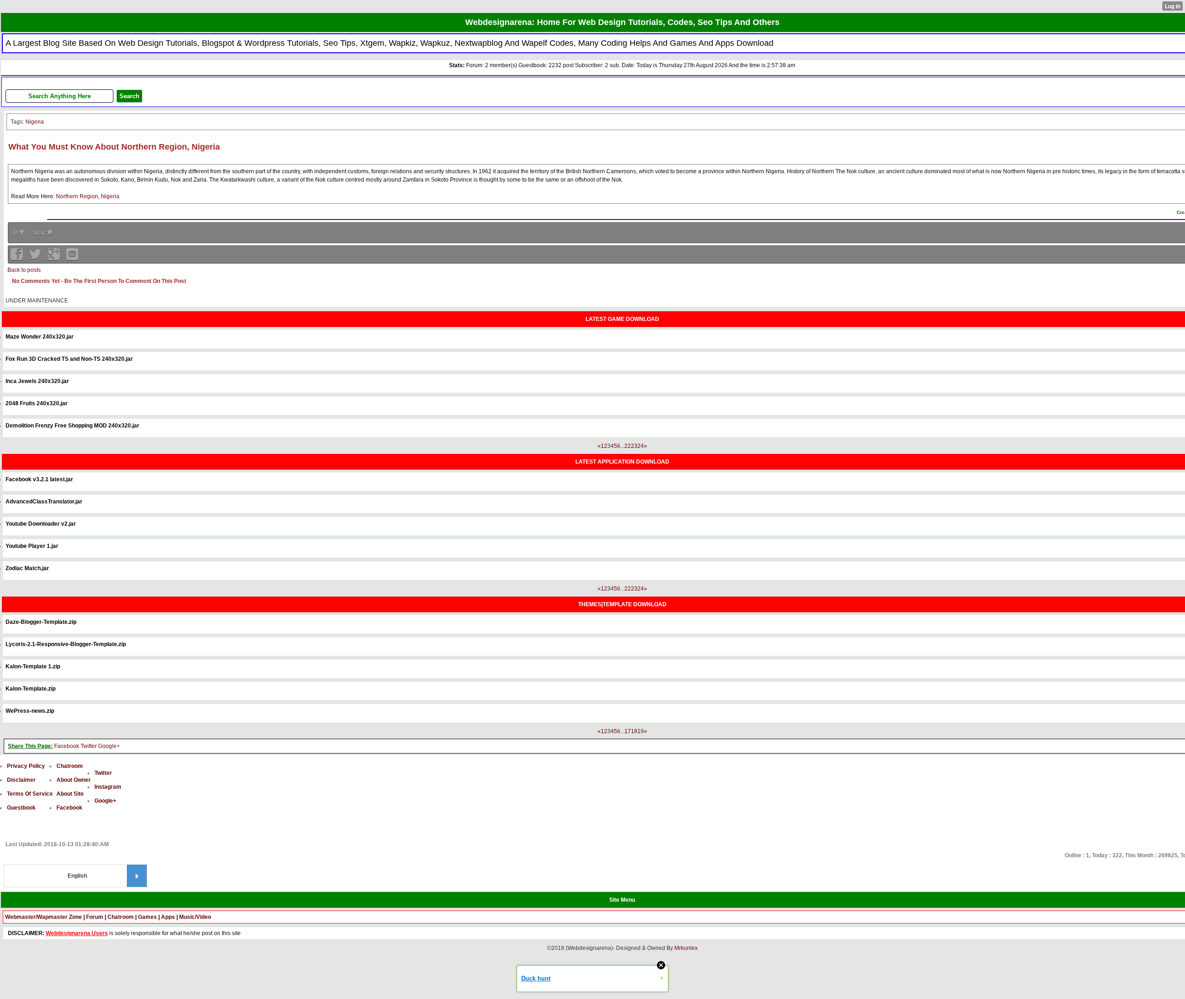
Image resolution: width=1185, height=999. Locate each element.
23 (634, 446)
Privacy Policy (26, 766)
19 (640, 731)
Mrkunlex (686, 948)
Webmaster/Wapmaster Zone (43, 917)
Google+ (109, 746)
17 (627, 731)
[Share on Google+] (55, 257)
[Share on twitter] (36, 257)
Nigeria (34, 122)
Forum (94, 917)
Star (39, 232)
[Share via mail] (72, 257)
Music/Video (195, 917)
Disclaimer (21, 780)
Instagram (107, 787)
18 (634, 731)
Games (147, 917)
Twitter (89, 746)
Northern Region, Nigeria (87, 196)
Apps (168, 917)
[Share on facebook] (18, 257)
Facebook (66, 746)
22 (627, 446)
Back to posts (24, 270)
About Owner (73, 780)
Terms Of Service (30, 794)
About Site (70, 794)
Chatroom (69, 766)
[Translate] (137, 876)
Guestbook (21, 807)
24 (640, 446)
